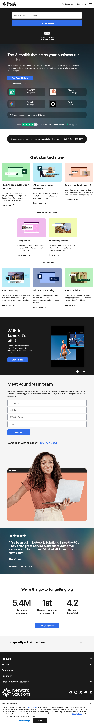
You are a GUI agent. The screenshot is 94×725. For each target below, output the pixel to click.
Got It (40, 721)
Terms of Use (32, 707)
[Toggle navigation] (90, 4)
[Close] (90, 703)
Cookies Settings (24, 721)
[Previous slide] (77, 371)
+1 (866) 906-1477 (75, 139)
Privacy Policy (77, 714)
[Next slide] (84, 371)
